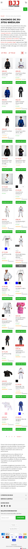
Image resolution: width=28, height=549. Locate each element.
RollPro (17, 104)
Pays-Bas (13, 528)
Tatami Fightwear (19, 258)
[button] (24, 548)
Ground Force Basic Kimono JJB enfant (7, 383)
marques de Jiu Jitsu (6, 33)
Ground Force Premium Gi (19, 192)
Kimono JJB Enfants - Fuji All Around (7, 321)
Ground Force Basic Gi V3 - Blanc (21, 73)
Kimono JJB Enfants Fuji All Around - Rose (20, 319)
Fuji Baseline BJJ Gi (20, 221)
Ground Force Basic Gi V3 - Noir (7, 73)
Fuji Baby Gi (5, 419)
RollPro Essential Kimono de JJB (20, 102)
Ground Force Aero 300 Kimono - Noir (20, 161)
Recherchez (14, 544)
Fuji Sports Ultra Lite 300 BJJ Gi (21, 419)
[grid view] (22, 53)
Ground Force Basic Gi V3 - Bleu (7, 102)
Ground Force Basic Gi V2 (7, 131)
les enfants (16, 38)
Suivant (19, 436)
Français (13, 525)
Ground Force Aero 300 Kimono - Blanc (7, 189)
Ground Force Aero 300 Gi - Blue (20, 131)
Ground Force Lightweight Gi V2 (20, 351)
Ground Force (5, 76)
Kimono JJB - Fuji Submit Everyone (20, 387)
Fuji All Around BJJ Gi (6, 254)
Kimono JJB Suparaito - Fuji (6, 289)
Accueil (2, 16)
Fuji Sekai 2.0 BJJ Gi (20, 288)
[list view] (25, 53)
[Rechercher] (25, 9)
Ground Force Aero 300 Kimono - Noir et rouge (7, 162)
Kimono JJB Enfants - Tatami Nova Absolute (21, 255)
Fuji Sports (18, 222)
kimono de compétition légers (8, 42)
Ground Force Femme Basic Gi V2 (7, 222)
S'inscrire (20, 517)
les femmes (9, 38)
